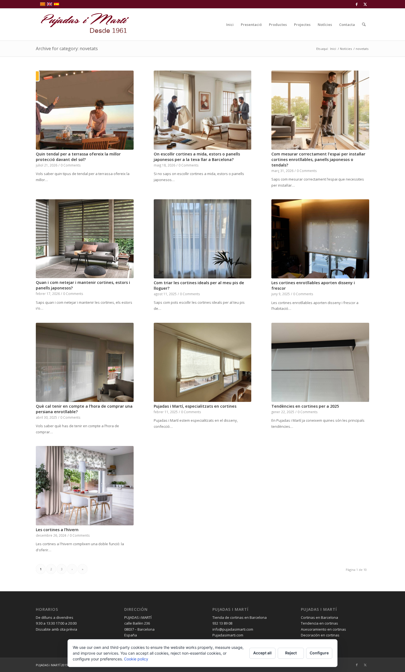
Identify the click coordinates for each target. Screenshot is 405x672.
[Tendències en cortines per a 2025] (320, 362)
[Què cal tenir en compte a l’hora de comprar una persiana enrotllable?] (85, 362)
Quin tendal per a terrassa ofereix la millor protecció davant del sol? (78, 156)
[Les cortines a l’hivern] (85, 485)
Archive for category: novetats (67, 48)
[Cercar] (363, 25)
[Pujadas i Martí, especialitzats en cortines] (203, 362)
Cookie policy (136, 659)
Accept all (262, 653)
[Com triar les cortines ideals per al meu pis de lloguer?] (203, 238)
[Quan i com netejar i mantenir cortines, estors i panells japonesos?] (85, 238)
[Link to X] (365, 4)
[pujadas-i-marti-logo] (82, 25)
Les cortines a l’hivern (57, 529)
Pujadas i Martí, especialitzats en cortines (195, 406)
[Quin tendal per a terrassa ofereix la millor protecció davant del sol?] (85, 110)
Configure (319, 653)
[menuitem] (230, 25)
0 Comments (71, 165)
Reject (291, 653)
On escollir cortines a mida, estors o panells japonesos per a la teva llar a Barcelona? (197, 156)
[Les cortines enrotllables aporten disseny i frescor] (320, 238)
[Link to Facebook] (357, 4)
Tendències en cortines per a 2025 (305, 406)
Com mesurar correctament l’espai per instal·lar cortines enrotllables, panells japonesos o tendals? (318, 159)
